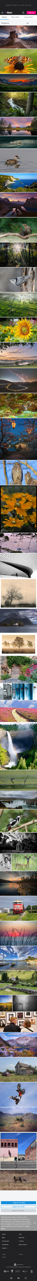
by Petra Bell (3, 531)
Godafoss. (4, 806)
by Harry (3, 720)
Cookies (21, 1241)
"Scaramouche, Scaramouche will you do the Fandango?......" (14, 1029)
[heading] (8, 12)
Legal (3, 1254)
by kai (2, 894)
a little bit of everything (8, 1166)
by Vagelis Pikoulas (5, 631)
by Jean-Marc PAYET (5, 968)
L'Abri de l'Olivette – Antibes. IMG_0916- (13, 967)
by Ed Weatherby (4, 1105)
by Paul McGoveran (5, 789)
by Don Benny (4, 1055)
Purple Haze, (4, 719)
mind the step (5, 575)
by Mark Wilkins (4, 1030)
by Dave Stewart (4, 1189)
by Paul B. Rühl (4, 944)
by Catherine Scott (5, 1167)
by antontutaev (4, 1130)
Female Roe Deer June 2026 (19, 868)
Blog (3, 1237)
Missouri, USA (5, 114)
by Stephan (3, 576)
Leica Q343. (4, 1079)
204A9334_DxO (6, 482)
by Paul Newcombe (5, 654)
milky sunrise (4, 89)
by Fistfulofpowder (5, 1080)
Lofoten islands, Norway (8, 630)
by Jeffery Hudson (5, 115)
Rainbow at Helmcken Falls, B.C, (10, 767)
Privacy (21, 1254)
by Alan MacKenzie (16, 869)
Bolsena (3, 680)
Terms (4, 1257)
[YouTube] (18, 1278)
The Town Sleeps (6, 145)
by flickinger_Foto (5, 993)
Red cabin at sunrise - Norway (10, 133)
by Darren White (4, 391)
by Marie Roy (4, 290)
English (4, 1248)
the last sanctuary (6, 850)
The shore (4, 893)
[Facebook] (11, 1278)
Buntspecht (4, 829)
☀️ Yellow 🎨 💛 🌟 (7, 530)
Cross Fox (4, 1187)
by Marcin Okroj (4, 416)
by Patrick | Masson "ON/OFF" (7, 240)
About (4, 1234)
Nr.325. (3, 605)
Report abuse (23, 1244)
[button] (29, 47)
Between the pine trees (8, 550)
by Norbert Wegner (5, 90)
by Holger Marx (16, 698)
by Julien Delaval (5, 315)
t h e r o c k (4, 45)
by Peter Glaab (16, 1010)
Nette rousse (5, 170)
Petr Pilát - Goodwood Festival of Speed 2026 (13, 1104)
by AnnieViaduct (4, 919)
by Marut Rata (4, 340)
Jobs (20, 1234)
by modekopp (4, 831)
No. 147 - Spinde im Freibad (19, 697)
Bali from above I (6, 314)
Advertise (21, 1237)
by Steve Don (4, 72)
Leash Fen (4, 652)
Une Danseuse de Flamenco (9, 239)
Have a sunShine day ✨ (8, 339)
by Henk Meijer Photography (7, 134)
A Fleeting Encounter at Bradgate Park (13, 415)
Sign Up (31, 13)
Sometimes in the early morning (10, 264)
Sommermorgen (5, 365)
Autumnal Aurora (6, 1054)
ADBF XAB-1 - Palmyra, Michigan (10, 918)
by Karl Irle (3, 265)
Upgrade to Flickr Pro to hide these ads (18, 5)
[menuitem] (23, 12)
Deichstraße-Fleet (18, 1008)
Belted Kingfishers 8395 (8, 788)
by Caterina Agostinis (5, 681)
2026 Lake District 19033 (8, 1129)
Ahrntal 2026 (5, 992)
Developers (5, 1241)
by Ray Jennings (4, 147)
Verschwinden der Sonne (8, 943)
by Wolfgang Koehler (5, 768)
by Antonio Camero (5, 807)
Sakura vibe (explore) (7, 457)
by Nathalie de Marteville (6, 551)
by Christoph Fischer (5, 215)
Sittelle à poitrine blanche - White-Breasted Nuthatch (13, 289)
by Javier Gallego (4, 190)
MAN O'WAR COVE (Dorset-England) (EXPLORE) (13, 189)
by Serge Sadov (4, 458)
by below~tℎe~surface (5, 852)
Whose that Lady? (6, 70)
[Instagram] (26, 1278)
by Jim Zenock (4, 483)
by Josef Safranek (5, 607)
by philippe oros (4, 171)
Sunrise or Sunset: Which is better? (11, 214)
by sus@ (2, 366)
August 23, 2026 (19, 1203)
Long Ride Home (6, 390)
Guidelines (5, 1244)
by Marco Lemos (4, 47)
